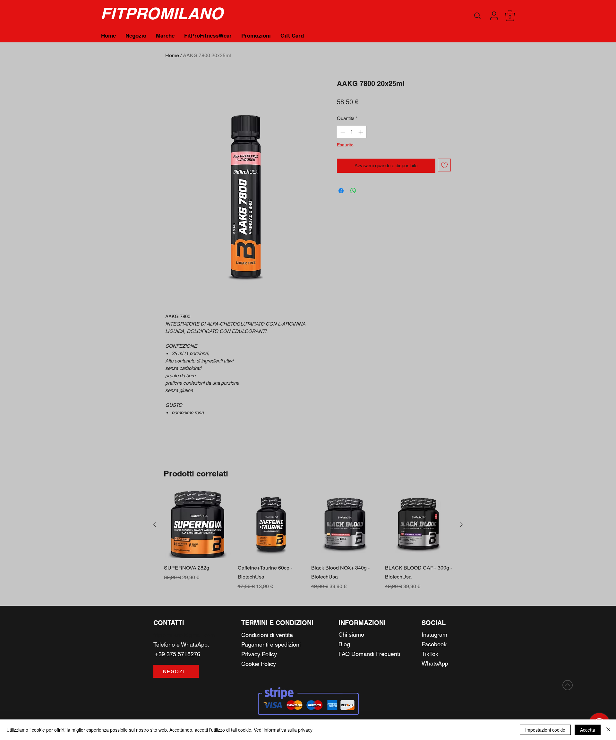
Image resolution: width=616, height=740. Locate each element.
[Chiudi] (608, 730)
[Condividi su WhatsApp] (353, 191)
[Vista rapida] (197, 525)
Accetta (587, 730)
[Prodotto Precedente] (154, 524)
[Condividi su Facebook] (341, 191)
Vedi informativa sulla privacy (283, 730)
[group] (308, 541)
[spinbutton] (351, 132)
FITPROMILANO (161, 13)
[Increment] (361, 132)
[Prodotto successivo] (461, 524)
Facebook (434, 644)
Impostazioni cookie (545, 730)
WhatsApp (194, 644)
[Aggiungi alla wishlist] (444, 165)
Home (172, 55)
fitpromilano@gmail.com (184, 634)
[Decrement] (342, 132)
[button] (494, 15)
